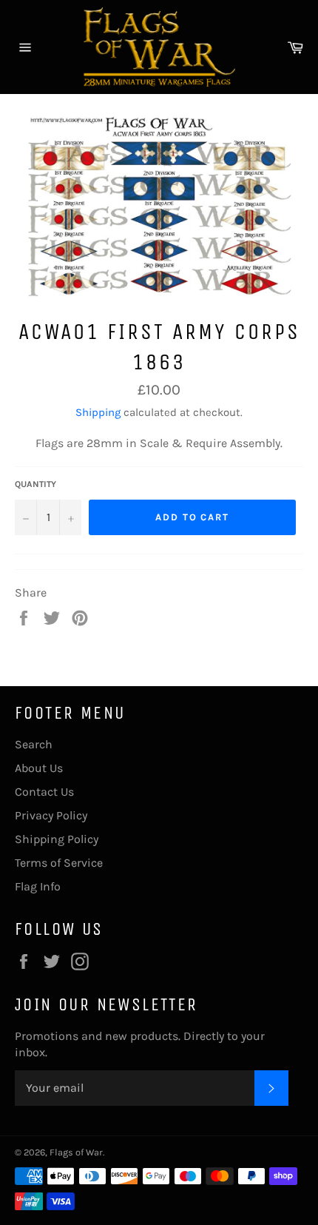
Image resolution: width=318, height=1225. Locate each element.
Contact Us (44, 792)
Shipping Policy (56, 839)
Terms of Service (59, 863)
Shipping (98, 412)
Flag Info (38, 886)
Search (34, 744)
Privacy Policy (51, 815)
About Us (39, 768)
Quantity (35, 484)
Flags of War (76, 1152)
